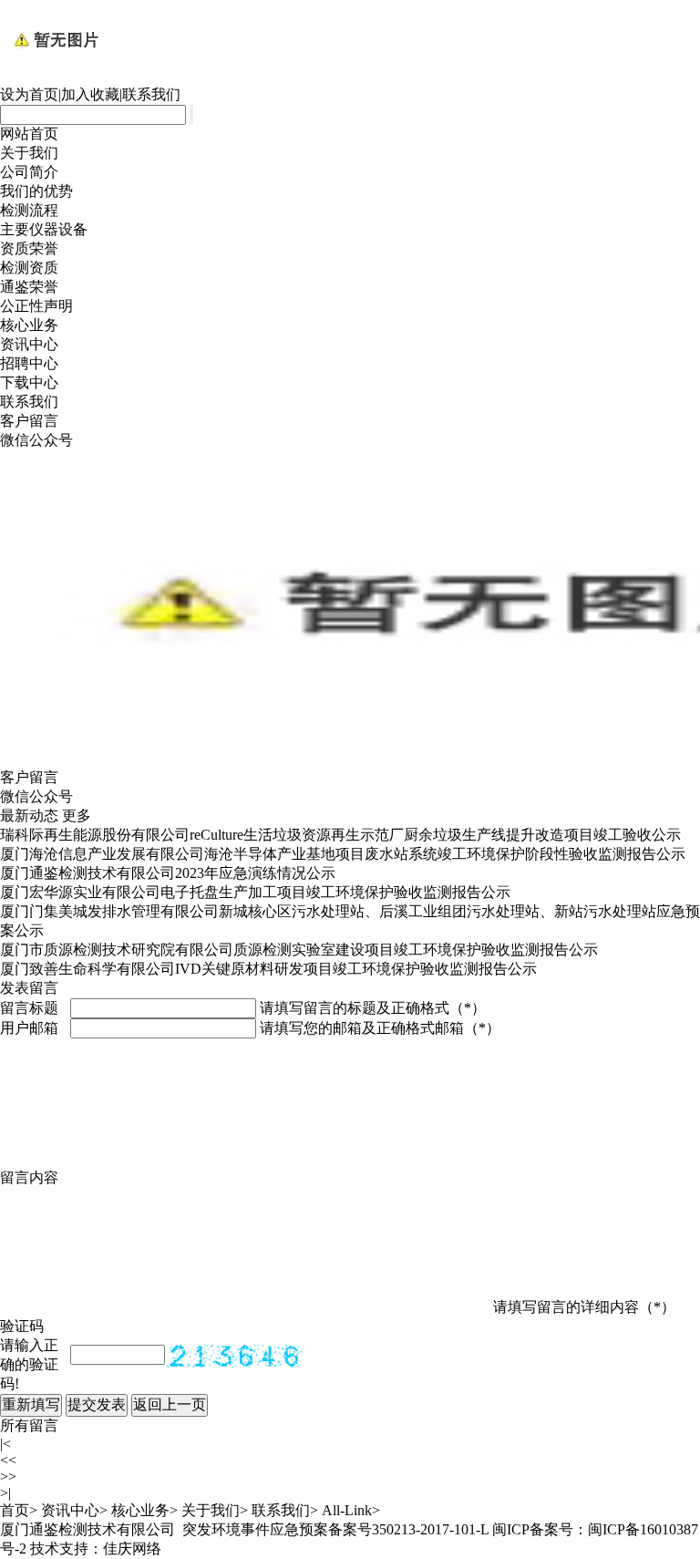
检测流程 (29, 210)
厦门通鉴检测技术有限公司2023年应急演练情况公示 (167, 873)
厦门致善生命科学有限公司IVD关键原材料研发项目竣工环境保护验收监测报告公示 (268, 968)
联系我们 (151, 94)
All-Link (347, 1510)
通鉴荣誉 (29, 286)
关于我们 (29, 152)
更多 (76, 815)
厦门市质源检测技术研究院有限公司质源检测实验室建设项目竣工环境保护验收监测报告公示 (299, 949)
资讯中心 (29, 344)
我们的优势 (36, 191)
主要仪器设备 (44, 229)
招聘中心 (29, 363)
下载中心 (29, 382)
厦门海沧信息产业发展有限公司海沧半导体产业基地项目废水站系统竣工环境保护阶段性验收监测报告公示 (342, 854)
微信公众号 (36, 440)
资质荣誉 (29, 248)
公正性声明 (36, 306)
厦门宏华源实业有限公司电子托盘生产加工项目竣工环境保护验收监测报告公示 (255, 892)
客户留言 (29, 420)
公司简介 (29, 172)
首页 (14, 1510)
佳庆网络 (132, 1548)
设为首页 (29, 94)
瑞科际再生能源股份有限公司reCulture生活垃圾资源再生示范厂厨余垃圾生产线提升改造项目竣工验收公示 (340, 834)
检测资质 (29, 267)
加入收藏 (90, 94)
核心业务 (29, 325)
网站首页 (29, 133)
